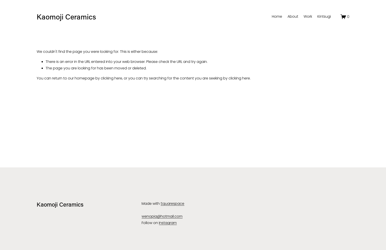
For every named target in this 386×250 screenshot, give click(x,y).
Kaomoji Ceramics (66, 16)
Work (308, 16)
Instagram (168, 222)
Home (277, 16)
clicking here (111, 78)
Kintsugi (324, 16)
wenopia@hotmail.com (162, 216)
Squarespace (172, 203)
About (292, 16)
